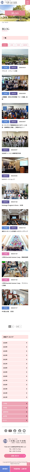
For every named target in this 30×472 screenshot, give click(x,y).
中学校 (18, 45)
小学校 (11, 45)
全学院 (5, 416)
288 (17, 326)
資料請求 (5, 469)
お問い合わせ (15, 456)
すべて (4, 45)
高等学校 (25, 45)
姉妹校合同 (19, 433)
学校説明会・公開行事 (20, 469)
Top (3, 22)
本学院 (14, 433)
